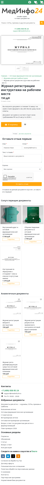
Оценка (5, 165)
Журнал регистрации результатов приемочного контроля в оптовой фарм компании (33, 325)
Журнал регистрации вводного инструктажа (11, 322)
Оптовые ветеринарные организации (15, 420)
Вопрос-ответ (6, 445)
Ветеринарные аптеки (9, 418)
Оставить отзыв (22, 184)
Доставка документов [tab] (25, 133)
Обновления (5, 439)
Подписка (5, 436)
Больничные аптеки (8, 409)
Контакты (5, 475)
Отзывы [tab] (15, 133)
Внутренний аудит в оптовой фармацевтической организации (10, 230)
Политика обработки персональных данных (17, 469)
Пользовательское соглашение (13, 466)
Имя (4, 144)
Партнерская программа (10, 477)
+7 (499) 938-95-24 (21, 29)
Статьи (4, 442)
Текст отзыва (8, 152)
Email (25, 144)
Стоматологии (6, 415)
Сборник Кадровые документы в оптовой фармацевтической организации (32, 231)
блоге (34, 451)
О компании (5, 472)
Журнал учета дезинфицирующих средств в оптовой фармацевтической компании (10, 366)
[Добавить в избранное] (25, 124)
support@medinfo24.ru (21, 31)
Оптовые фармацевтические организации (17, 412)
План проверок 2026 (9, 428)
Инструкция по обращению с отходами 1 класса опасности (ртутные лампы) (10, 273)
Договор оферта (7, 463)
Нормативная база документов (13, 480)
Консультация (6, 447)
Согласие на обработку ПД (11, 461)
